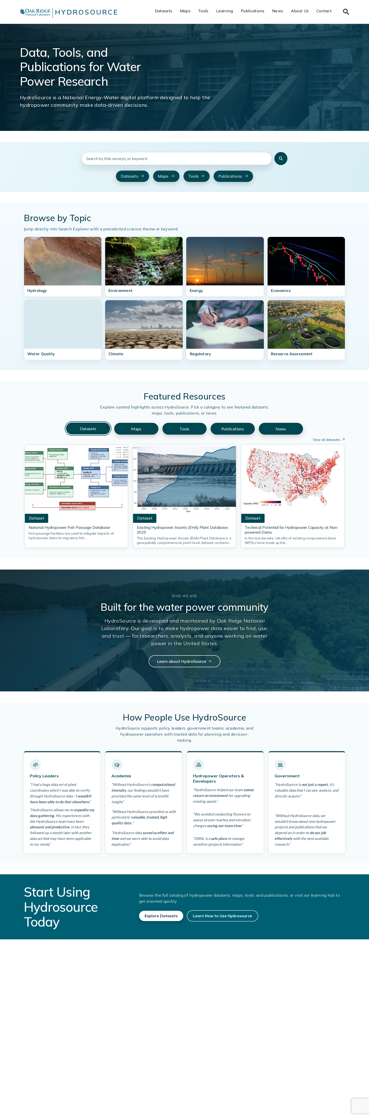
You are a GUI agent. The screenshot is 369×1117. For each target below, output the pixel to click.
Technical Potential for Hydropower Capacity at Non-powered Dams (291, 530)
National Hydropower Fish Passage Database (69, 527)
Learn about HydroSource (181, 661)
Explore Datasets (161, 915)
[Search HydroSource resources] (280, 158)
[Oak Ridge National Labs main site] (35, 13)
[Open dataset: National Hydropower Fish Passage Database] (76, 481)
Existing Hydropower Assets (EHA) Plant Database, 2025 (182, 530)
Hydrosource (86, 12)
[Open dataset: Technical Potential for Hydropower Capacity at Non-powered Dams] (292, 481)
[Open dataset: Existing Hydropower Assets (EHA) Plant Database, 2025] (184, 481)
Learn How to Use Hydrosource (222, 915)
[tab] (88, 428)
